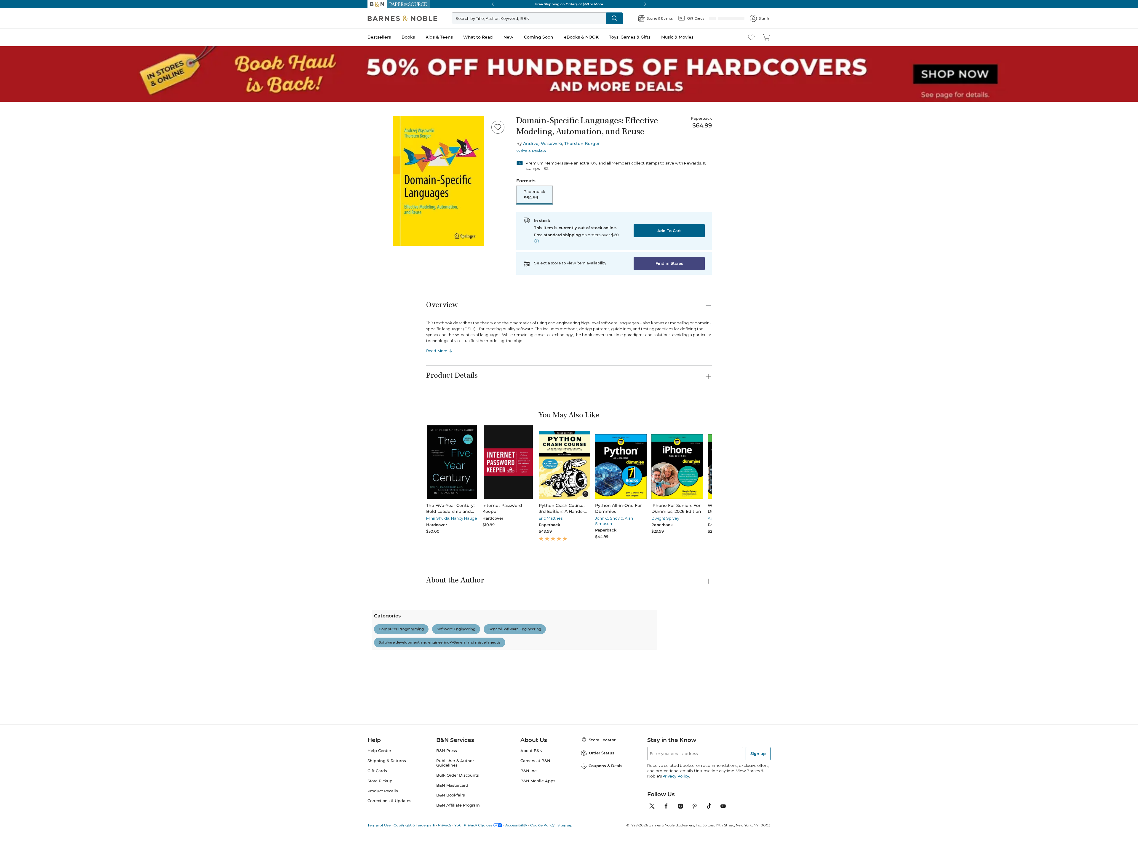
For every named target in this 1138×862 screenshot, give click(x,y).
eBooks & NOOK (581, 37)
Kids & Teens (439, 37)
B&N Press (446, 805)
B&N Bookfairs (450, 849)
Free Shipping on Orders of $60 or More (569, 4)
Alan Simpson (683, 518)
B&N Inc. (528, 825)
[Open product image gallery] (438, 181)
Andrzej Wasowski (542, 143)
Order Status (601, 807)
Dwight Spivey (635, 518)
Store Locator (602, 794)
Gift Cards (377, 825)
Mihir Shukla (437, 518)
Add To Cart (669, 231)
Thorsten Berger (582, 143)
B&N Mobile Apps (537, 835)
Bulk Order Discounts (457, 829)
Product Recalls (382, 845)
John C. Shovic (586, 518)
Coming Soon (538, 37)
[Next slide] (712, 462)
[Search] (634, 18)
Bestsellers (379, 37)
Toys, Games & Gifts (629, 37)
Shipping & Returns (386, 815)
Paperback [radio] (534, 195)
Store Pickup (379, 835)
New (508, 37)
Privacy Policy (675, 830)
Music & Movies (677, 37)
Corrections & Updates (389, 855)
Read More (436, 351)
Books (408, 37)
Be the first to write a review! (569, 688)
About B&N (531, 805)
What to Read (478, 37)
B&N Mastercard (452, 839)
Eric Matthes (535, 518)
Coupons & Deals (605, 820)
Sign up (758, 807)
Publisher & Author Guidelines (455, 817)
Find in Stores (669, 263)
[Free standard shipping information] (536, 241)
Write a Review (531, 151)
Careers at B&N (535, 815)
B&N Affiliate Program (458, 859)
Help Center (379, 805)
